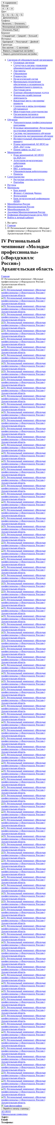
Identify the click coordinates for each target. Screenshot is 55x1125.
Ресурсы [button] (11, 185)
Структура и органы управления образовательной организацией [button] (30, 66)
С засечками (22, 48)
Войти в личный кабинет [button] (20, 217)
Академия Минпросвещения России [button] (26, 212)
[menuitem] (30, 88)
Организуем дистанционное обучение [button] (33, 136)
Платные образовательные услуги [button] (31, 92)
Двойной (34, 42)
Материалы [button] (13, 187)
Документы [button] (19, 70)
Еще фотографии (13, 1105)
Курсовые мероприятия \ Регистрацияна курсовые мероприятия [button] (33, 129)
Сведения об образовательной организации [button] (30, 60)
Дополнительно (9, 18)
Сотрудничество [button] (15, 176)
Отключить (20, 23)
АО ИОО (6, 1111)
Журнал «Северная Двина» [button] (27, 193)
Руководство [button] (20, 76)
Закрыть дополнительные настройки (19, 54)
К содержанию (9, 3)
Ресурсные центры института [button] (28, 179)
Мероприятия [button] (14, 152)
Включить (7, 23)
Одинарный (7, 42)
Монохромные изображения (15, 27)
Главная (11, 225)
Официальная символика (14, 1114)
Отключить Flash (10, 30)
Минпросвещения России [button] (20, 206)
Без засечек (8, 48)
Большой (33, 36)
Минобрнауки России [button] (18, 204)
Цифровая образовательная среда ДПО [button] (27, 215)
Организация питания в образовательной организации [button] (29, 115)
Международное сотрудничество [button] (30, 111)
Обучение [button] (12, 119)
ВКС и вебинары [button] (22, 168)
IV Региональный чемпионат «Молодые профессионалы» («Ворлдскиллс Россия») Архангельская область (29, 231)
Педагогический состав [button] (25, 79)
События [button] (18, 166)
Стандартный (8, 36)
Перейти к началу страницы (15, 1108)
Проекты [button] (18, 174)
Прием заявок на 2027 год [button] (26, 149)
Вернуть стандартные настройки (17, 51)
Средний (22, 36)
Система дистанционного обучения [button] (32, 133)
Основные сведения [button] (23, 62)
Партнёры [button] (18, 182)
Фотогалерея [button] (20, 195)
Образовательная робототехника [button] (30, 171)
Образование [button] (20, 73)
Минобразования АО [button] (18, 209)
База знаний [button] (19, 190)
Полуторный (21, 42)
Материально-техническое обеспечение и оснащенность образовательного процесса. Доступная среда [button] (28, 85)
